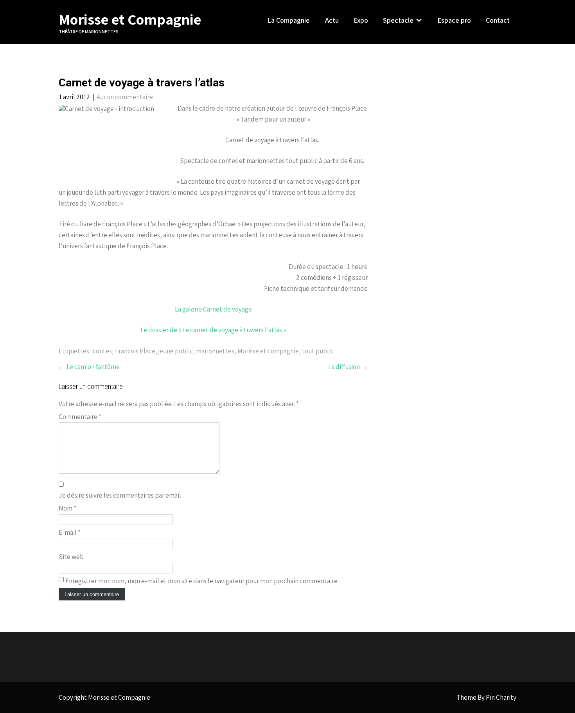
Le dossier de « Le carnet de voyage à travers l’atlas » (213, 330)
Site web (71, 556)
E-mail (70, 532)
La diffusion (348, 366)
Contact (498, 20)
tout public (318, 351)
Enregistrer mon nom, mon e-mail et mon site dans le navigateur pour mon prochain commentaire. (202, 581)
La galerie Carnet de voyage (213, 309)
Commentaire (80, 416)
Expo (361, 20)
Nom (67, 508)
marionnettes (215, 351)
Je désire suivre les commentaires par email (120, 495)
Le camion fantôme (89, 366)
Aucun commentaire (125, 97)
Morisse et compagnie (268, 351)
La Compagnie (288, 20)
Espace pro (454, 20)
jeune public (175, 351)
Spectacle (398, 20)
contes (102, 351)
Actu (332, 20)
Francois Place (135, 351)
